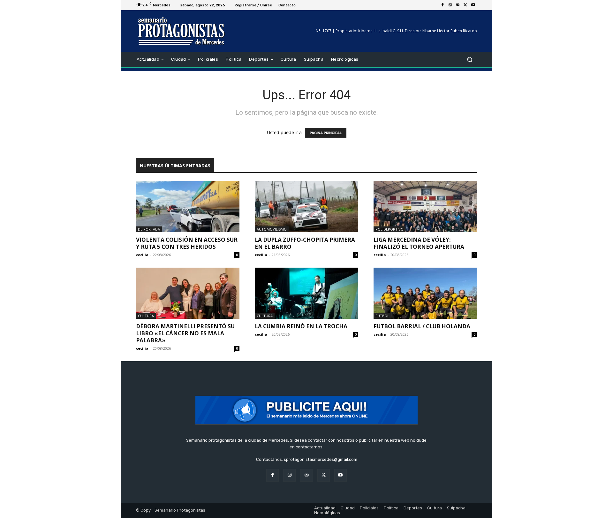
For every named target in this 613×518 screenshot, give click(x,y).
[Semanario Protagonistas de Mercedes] (182, 31)
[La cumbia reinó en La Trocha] (306, 293)
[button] (469, 59)
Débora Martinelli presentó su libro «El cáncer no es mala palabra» (185, 333)
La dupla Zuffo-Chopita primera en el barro (305, 243)
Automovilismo (272, 229)
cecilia (142, 254)
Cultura (146, 315)
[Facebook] (442, 5)
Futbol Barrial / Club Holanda (422, 326)
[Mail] (458, 5)
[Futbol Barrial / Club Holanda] (425, 293)
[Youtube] (473, 5)
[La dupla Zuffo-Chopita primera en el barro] (306, 206)
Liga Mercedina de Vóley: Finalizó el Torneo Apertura (419, 243)
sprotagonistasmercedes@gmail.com (320, 459)
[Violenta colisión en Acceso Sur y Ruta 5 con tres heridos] (187, 206)
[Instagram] (450, 5)
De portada (149, 229)
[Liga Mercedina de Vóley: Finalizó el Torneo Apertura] (425, 206)
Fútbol (382, 315)
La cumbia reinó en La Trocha (301, 326)
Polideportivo (389, 229)
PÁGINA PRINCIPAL (326, 133)
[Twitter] (465, 5)
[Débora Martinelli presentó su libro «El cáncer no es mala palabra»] (187, 293)
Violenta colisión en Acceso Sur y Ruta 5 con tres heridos (187, 243)
